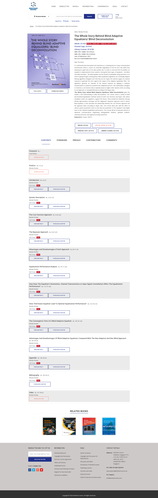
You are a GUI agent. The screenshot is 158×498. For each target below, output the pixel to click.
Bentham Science (78, 495)
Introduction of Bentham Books (89, 465)
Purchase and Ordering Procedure (64, 469)
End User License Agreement (62, 459)
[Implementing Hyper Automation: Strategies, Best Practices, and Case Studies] (49, 426)
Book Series (75, 21)
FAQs (114, 6)
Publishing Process (59, 465)
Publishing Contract (86, 468)
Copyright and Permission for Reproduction (89, 457)
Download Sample (58, 91)
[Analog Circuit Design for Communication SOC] (89, 426)
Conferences (103, 6)
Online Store (118, 18)
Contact (124, 6)
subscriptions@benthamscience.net (116, 471)
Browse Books (41, 16)
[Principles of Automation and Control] (69, 426)
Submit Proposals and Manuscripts (90, 477)
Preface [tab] (76, 140)
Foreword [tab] (62, 140)
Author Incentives (85, 453)
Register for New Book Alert (62, 472)
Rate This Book (79, 62)
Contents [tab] (46, 140)
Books (75, 6)
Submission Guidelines (60, 475)
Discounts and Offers (86, 461)
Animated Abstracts (60, 453)
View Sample (37, 91)
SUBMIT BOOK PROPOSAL (105, 16)
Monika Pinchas (83, 32)
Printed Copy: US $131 (86, 131)
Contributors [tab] (93, 140)
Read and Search (85, 474)
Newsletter (64, 6)
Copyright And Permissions (62, 456)
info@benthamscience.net (114, 478)
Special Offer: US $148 (103, 125)
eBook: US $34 (83, 125)
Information (87, 6)
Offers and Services (60, 462)
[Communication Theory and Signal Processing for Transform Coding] (109, 426)
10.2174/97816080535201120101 (87, 58)
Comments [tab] (111, 140)
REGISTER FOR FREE (39, 459)
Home (53, 6)
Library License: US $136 (110, 131)
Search (89, 16)
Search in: (58, 21)
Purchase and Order (86, 471)
